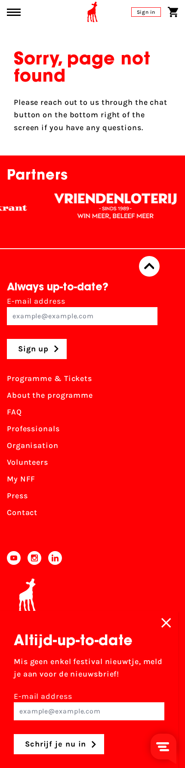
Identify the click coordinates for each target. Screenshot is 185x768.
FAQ (14, 412)
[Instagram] (34, 558)
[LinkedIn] (55, 558)
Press (17, 495)
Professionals (33, 428)
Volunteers (27, 462)
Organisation (33, 445)
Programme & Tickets (49, 378)
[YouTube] (14, 558)
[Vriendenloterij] (112, 206)
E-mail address (36, 301)
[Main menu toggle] (14, 12)
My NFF (21, 479)
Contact (22, 512)
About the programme (50, 395)
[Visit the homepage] (92, 12)
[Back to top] (149, 266)
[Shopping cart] (173, 12)
